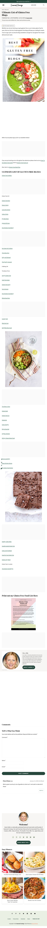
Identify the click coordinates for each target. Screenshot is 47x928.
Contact (9, 919)
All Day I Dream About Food (8, 438)
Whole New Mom (6, 298)
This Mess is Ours (6, 406)
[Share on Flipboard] (1, 468)
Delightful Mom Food (7, 328)
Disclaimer (23, 919)
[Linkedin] (27, 837)
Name (4, 760)
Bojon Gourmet (5, 429)
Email (4, 767)
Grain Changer (5, 424)
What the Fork (5, 323)
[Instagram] (20, 837)
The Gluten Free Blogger (7, 569)
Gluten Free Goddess (7, 175)
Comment (5, 737)
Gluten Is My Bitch (6, 559)
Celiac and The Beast (7, 550)
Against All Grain (6, 223)
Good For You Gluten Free (8, 555)
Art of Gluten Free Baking (8, 228)
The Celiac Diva (5, 253)
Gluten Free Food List (22, 163)
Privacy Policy (16, 919)
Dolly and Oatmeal (6, 257)
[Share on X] (1, 462)
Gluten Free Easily (6, 284)
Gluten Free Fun (5, 415)
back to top (36, 919)
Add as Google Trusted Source (9, 25)
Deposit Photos (35, 923)
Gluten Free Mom (6, 200)
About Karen (28, 667)
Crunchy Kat (5, 319)
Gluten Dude (5, 411)
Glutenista (4, 420)
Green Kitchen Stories (7, 463)
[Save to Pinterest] (1, 465)
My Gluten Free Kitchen (7, 468)
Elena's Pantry (5, 205)
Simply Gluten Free (6, 275)
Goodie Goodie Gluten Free (8, 546)
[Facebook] (13, 837)
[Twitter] (23, 837)
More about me (22, 842)
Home (3, 9)
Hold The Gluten (6, 280)
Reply (41, 790)
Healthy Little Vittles (7, 541)
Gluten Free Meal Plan (14, 167)
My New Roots (5, 219)
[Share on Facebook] (1, 459)
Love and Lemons (6, 209)
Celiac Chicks (5, 214)
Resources (7, 9)
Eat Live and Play (6, 459)
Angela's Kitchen (6, 433)
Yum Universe (5, 289)
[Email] (34, 837)
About (28, 919)
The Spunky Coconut (7, 262)
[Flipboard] (30, 837)
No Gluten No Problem (7, 248)
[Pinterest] (16, 837)
